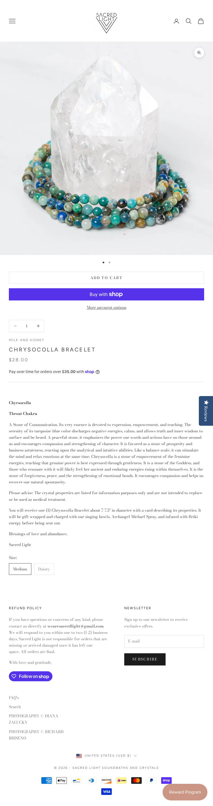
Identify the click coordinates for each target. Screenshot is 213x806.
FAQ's (14, 698)
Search (15, 707)
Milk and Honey (26, 340)
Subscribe (145, 659)
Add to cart (106, 277)
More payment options (106, 307)
